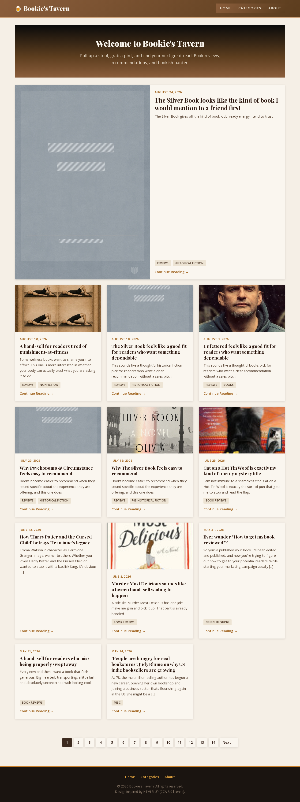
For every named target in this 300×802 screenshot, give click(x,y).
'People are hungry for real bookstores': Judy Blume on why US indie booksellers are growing (148, 664)
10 (168, 742)
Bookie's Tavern (42, 8)
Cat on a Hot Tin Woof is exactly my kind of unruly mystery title (239, 471)
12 (191, 742)
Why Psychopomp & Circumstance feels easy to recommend (56, 471)
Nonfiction (49, 385)
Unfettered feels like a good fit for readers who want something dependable (239, 352)
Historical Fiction (189, 263)
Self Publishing (217, 622)
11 (179, 742)
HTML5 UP (151, 791)
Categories (249, 8)
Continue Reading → (172, 272)
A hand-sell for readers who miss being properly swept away (55, 661)
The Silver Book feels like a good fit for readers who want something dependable (149, 352)
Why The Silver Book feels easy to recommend (147, 471)
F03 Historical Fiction (149, 500)
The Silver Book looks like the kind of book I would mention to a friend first (216, 104)
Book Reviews (216, 500)
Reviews (163, 263)
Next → (229, 742)
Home (225, 8)
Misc (117, 703)
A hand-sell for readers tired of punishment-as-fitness (53, 349)
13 (202, 742)
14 (213, 742)
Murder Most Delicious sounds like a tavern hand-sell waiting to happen (149, 589)
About (274, 8)
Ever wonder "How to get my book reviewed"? (239, 540)
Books (229, 385)
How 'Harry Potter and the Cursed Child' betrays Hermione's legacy (56, 540)
